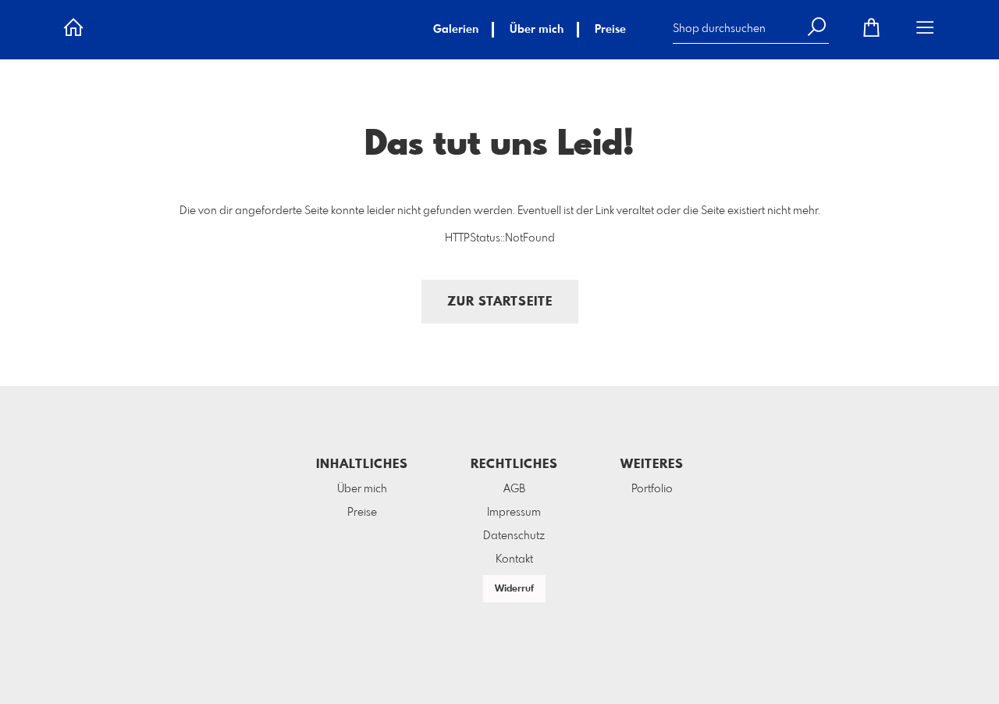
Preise (610, 29)
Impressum (514, 512)
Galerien (455, 29)
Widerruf (514, 589)
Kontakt (514, 559)
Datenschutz (514, 536)
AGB (514, 489)
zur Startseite (500, 302)
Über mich (536, 29)
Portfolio (652, 489)
